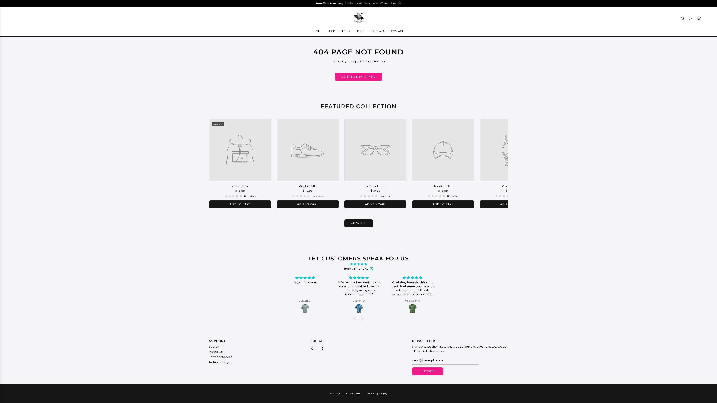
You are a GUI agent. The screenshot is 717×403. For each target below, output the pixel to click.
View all (358, 223)
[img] (358, 264)
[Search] (682, 18)
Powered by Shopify (376, 393)
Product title (240, 186)
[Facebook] (312, 348)
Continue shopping (358, 76)
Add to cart (240, 204)
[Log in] (691, 18)
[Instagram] (321, 348)
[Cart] (699, 18)
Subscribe (428, 371)
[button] (216, 164)
